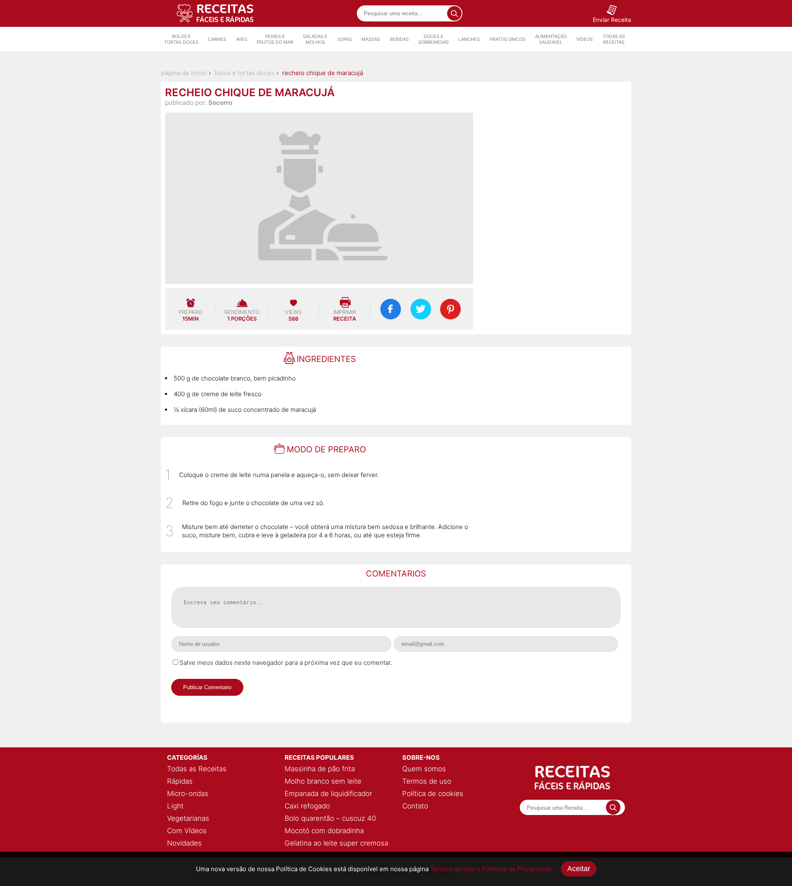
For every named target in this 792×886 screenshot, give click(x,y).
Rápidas (180, 781)
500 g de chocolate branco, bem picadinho (235, 378)
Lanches (469, 39)
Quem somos (424, 769)
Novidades (184, 843)
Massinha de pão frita (320, 769)
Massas (370, 39)
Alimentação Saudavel (551, 39)
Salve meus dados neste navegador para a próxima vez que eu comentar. (285, 662)
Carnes (217, 39)
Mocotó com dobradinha (324, 831)
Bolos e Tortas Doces (181, 39)
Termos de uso (426, 781)
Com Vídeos (187, 831)
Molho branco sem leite (323, 781)
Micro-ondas (187, 793)
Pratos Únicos (508, 39)
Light (175, 806)
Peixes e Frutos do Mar (275, 39)
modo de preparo (326, 449)
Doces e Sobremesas (433, 39)
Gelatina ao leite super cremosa (336, 843)
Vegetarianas (188, 818)
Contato (415, 806)
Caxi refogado (307, 806)
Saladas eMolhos (315, 39)
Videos (584, 39)
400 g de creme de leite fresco (218, 394)
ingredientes (326, 359)
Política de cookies (432, 793)
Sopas (344, 39)
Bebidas (399, 39)
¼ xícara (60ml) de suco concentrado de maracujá (245, 409)
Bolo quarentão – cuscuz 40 (330, 818)
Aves (241, 39)
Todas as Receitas (614, 39)
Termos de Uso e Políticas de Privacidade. (491, 869)
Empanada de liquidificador (328, 793)
